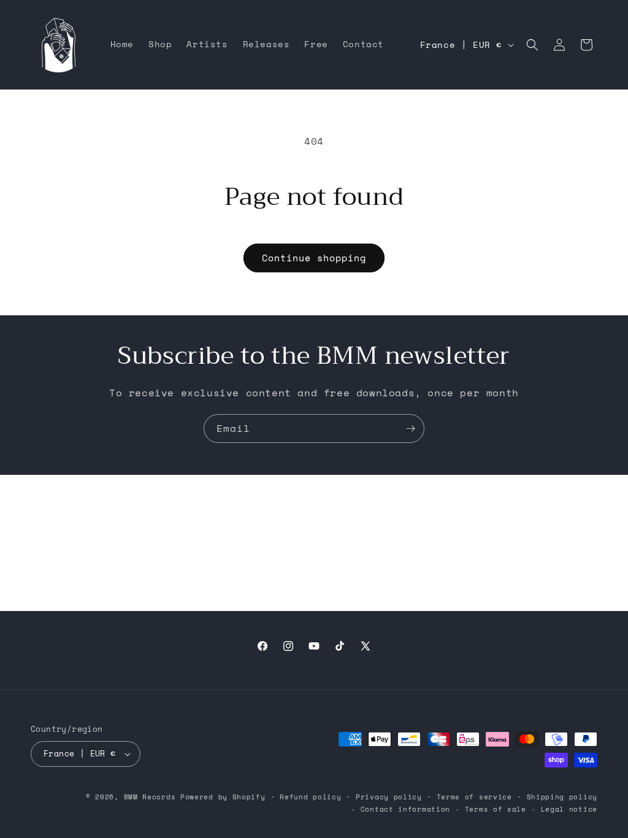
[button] (532, 44)
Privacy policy (389, 797)
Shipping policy (562, 797)
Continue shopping (314, 257)
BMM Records (150, 797)
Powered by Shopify (223, 797)
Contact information (405, 809)
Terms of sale (495, 809)
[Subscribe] (410, 428)
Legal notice (569, 809)
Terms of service (474, 797)
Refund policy (310, 797)
